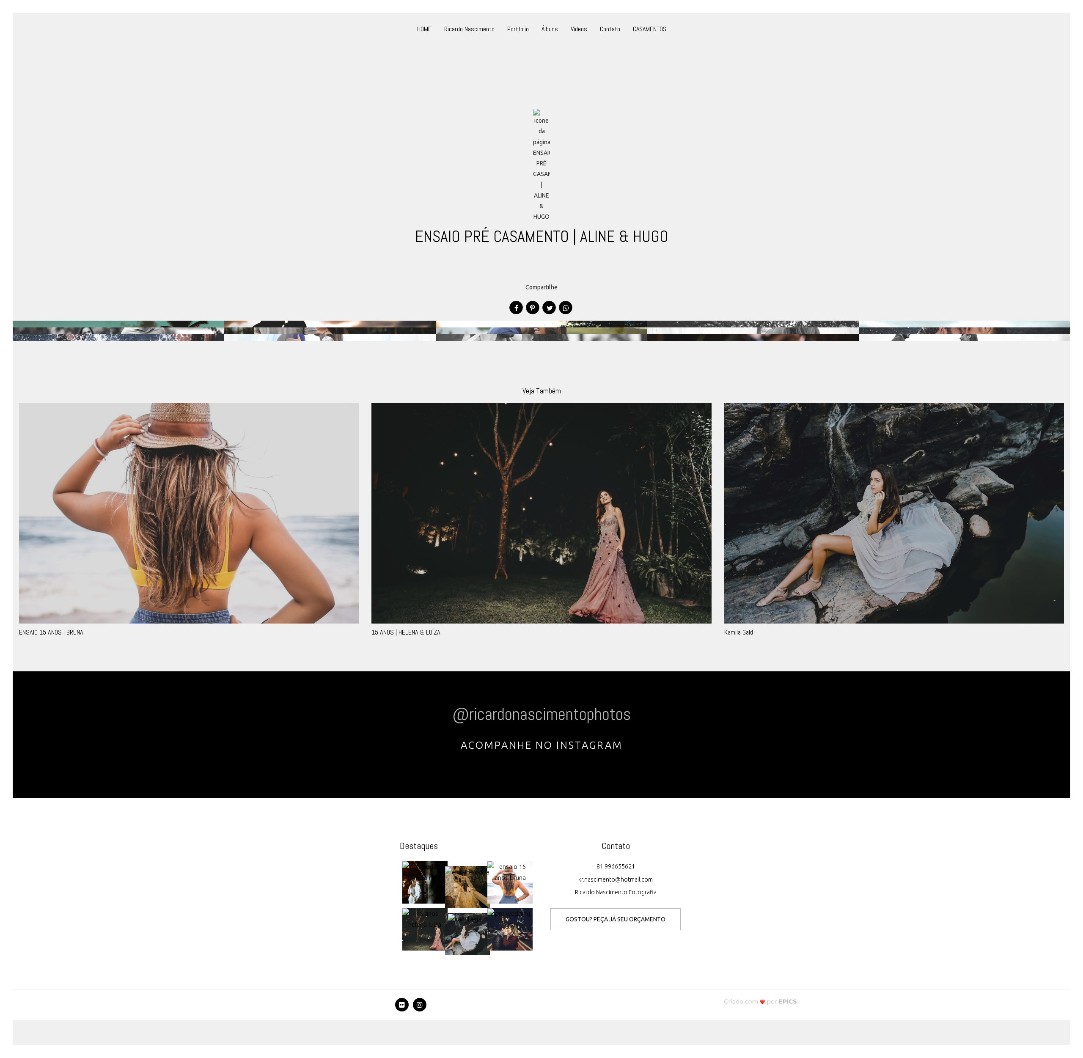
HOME (424, 29)
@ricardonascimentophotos (541, 714)
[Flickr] (402, 1005)
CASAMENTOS (649, 29)
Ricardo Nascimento (469, 29)
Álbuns (550, 29)
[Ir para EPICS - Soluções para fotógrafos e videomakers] (760, 1001)
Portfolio (518, 29)
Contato (610, 29)
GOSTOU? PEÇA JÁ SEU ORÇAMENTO (615, 919)
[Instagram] (420, 1005)
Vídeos (579, 29)
